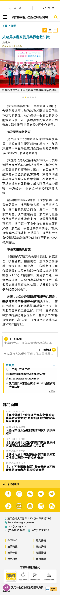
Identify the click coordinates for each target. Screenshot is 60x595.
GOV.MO (12, 540)
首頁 (4, 25)
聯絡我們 (41, 546)
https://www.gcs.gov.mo (21, 522)
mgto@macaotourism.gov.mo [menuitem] (27, 374)
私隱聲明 (41, 552)
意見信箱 (41, 540)
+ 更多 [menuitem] (52, 391)
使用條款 (41, 558)
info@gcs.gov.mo (17, 526)
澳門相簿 (12, 558)
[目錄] (4, 17)
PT (55, 30)
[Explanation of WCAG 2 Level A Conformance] (51, 589)
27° (50, 8)
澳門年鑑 (12, 552)
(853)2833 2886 (16, 530)
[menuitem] (30, 365)
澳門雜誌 (12, 546)
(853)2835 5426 (40, 530)
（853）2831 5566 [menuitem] (19, 369)
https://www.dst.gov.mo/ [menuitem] (24, 378)
